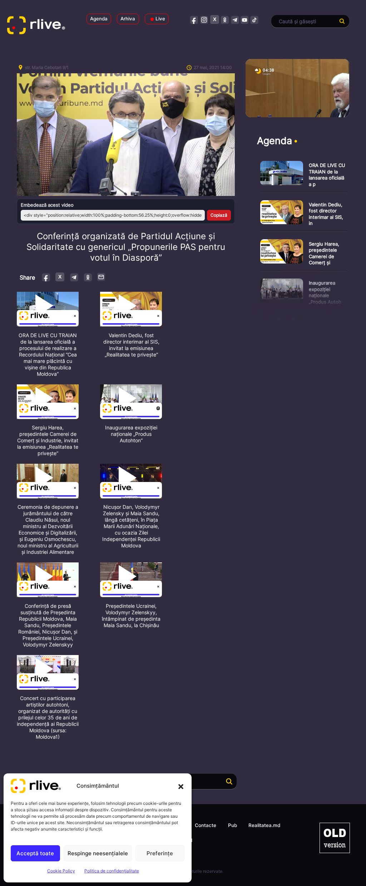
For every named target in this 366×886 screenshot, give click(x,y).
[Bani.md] (335, 838)
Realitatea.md (264, 825)
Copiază (219, 215)
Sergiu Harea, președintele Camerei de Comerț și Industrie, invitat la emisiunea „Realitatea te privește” (47, 440)
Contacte (205, 825)
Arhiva (127, 18)
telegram (234, 19)
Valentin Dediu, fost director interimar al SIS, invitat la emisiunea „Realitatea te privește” (131, 345)
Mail (101, 276)
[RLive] (41, 27)
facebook (194, 19)
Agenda (99, 18)
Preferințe (160, 853)
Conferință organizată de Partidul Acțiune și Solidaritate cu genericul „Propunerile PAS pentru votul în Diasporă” (125, 247)
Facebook (46, 276)
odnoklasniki (224, 19)
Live (160, 18)
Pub (232, 825)
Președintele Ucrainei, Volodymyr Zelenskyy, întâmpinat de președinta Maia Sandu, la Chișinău (131, 615)
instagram (204, 19)
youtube (244, 19)
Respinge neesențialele (98, 853)
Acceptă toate (35, 853)
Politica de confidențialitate (111, 870)
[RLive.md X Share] (59, 276)
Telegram (73, 276)
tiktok (254, 19)
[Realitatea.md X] (214, 19)
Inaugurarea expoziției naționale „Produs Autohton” (131, 433)
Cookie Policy (61, 870)
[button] (180, 785)
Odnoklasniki (87, 276)
